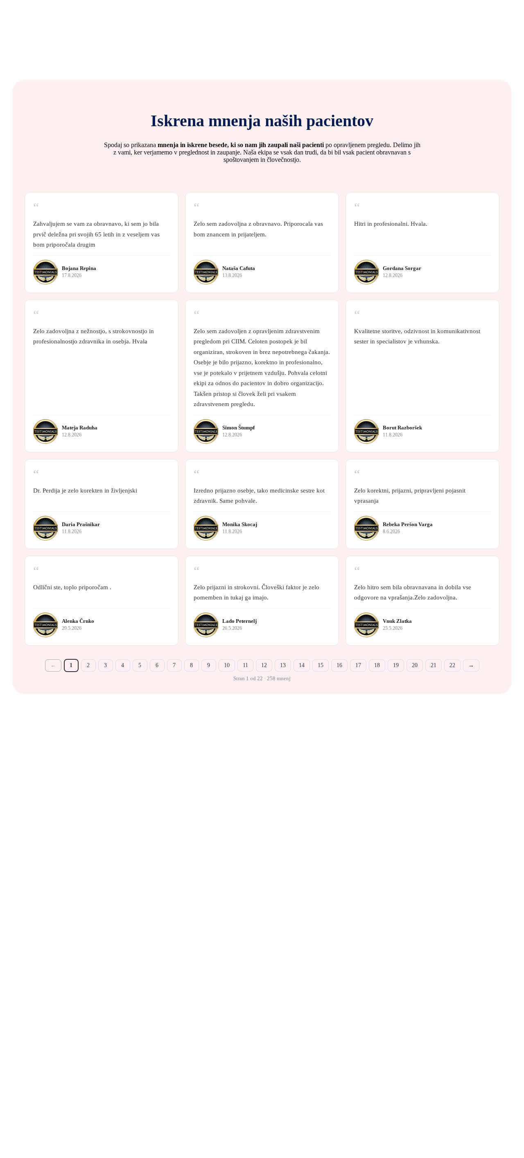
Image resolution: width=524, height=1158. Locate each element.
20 (415, 665)
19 (396, 665)
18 (377, 665)
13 (283, 665)
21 (433, 665)
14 (302, 665)
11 (245, 665)
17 (358, 665)
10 (227, 665)
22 (452, 665)
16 (339, 665)
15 (320, 665)
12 (264, 665)
